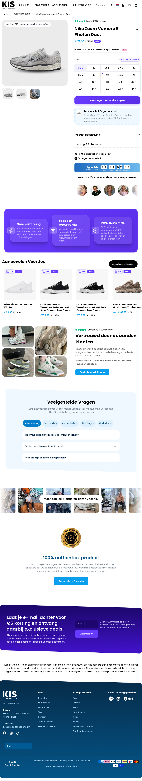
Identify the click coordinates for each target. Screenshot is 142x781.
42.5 (94, 82)
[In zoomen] (62, 26)
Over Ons (42, 698)
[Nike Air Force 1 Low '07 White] (20, 284)
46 (107, 89)
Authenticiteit (44, 702)
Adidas (76, 717)
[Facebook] (4, 733)
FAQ (40, 712)
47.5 (120, 89)
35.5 (80, 67)
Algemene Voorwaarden (46, 760)
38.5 (80, 75)
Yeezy (76, 721)
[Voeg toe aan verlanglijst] (137, 29)
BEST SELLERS (42, 5)
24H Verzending (45, 721)
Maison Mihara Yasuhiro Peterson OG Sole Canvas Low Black (55, 307)
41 (134, 75)
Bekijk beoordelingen (92, 372)
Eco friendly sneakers (83, 731)
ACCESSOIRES (60, 5)
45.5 (94, 89)
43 (107, 82)
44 (120, 82)
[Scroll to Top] (136, 766)
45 (80, 89)
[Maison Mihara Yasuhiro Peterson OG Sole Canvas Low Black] (56, 284)
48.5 (133, 89)
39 (93, 75)
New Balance (79, 712)
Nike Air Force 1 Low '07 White (18, 306)
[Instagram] (11, 733)
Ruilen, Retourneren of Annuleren (62, 766)
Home (5, 14)
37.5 (120, 67)
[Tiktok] (17, 733)
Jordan (76, 702)
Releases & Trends (47, 726)
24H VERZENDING (82, 5)
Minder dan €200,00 (83, 726)
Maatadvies (43, 707)
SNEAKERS (23, 5)
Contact (42, 717)
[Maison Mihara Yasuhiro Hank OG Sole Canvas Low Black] (92, 284)
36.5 (107, 67)
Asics (75, 707)
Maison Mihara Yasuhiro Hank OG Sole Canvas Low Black (91, 307)
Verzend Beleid (83, 760)
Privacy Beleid (66, 760)
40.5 (120, 75)
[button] (117, 5)
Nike (75, 698)
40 (107, 75)
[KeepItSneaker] (8, 5)
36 (93, 67)
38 (133, 67)
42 (80, 82)
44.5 (133, 82)
